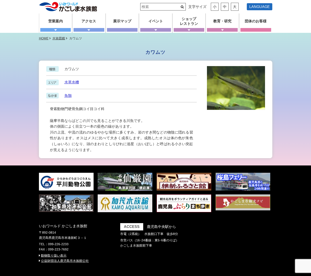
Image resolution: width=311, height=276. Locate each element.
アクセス (89, 21)
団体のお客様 (256, 21)
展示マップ (122, 21)
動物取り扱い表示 (53, 255)
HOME (43, 38)
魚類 (68, 96)
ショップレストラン (189, 21)
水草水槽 (71, 82)
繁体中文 (261, 12)
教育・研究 (222, 21)
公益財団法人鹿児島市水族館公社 (65, 261)
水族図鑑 (58, 38)
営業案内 (55, 21)
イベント (155, 21)
